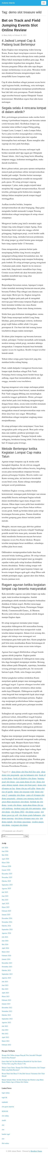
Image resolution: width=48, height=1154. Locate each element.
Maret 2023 (5, 996)
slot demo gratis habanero (30, 815)
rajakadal (5, 1102)
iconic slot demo (15, 805)
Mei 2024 (5, 944)
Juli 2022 (5, 1026)
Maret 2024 (5, 952)
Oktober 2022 (6, 1015)
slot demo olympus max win (27, 818)
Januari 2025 (6, 914)
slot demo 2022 (17, 811)
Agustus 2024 (6, 933)
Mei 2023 (5, 989)
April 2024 (5, 948)
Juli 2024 (5, 937)
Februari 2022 (6, 1045)
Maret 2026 (5, 862)
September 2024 (7, 929)
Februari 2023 (6, 1000)
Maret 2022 (5, 1041)
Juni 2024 (5, 940)
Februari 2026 (6, 866)
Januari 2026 (6, 870)
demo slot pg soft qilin (25, 788)
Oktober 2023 (6, 970)
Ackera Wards (8, 3)
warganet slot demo (19, 825)
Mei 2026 (5, 855)
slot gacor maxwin (8, 1106)
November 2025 (7, 877)
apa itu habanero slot (29, 775)
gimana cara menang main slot (29, 798)
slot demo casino (32, 811)
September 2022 (7, 1019)
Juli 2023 (5, 981)
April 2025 (5, 903)
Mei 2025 (5, 900)
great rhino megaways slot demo (15, 801)
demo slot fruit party (27, 785)
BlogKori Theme (36, 1151)
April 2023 (5, 993)
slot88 (4, 1120)
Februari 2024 (6, 955)
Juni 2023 (5, 985)
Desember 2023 (7, 963)
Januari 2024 (6, 959)
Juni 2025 (5, 896)
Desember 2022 (7, 1007)
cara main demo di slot (25, 781)
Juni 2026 (5, 851)
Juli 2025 (5, 892)
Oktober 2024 (6, 926)
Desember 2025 (7, 874)
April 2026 (5, 859)
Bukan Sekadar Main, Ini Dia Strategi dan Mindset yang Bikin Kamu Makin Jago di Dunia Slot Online (22, 1081)
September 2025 (7, 885)
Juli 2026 (5, 847)
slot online (5, 1116)
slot (3, 1125)
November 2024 (7, 922)
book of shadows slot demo (24, 778)
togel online (6, 1093)
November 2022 (7, 1011)
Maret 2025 (5, 907)
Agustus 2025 (6, 888)
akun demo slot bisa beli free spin (25, 771)
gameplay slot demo (16, 795)
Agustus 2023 (6, 978)
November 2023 (7, 966)
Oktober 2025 (6, 881)
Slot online (5, 1143)
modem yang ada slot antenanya (27, 808)
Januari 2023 (6, 1004)
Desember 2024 (7, 918)
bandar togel (6, 1134)
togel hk (4, 1097)
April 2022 (5, 1037)
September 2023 (7, 974)
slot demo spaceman (22, 821)
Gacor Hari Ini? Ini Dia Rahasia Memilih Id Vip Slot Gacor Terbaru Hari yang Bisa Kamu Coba (21, 1062)
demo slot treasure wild (24, 791)
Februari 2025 (6, 911)
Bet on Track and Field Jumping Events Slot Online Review (21, 25)
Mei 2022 (5, 1033)
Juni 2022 (5, 1030)
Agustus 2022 (6, 1022)
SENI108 (5, 1111)
